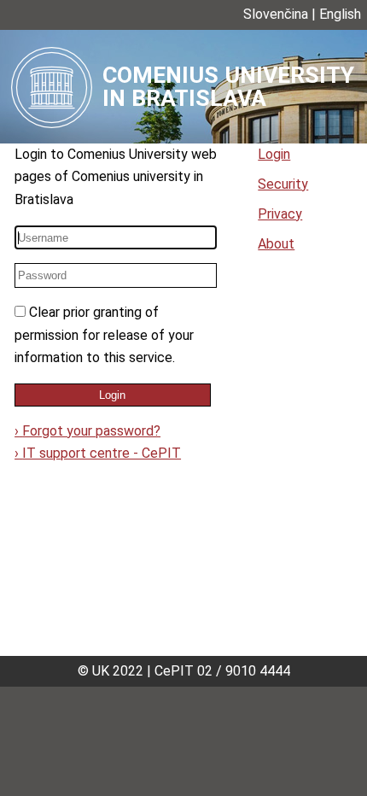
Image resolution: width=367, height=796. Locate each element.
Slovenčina (275, 14)
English (340, 14)
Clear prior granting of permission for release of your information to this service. (104, 335)
